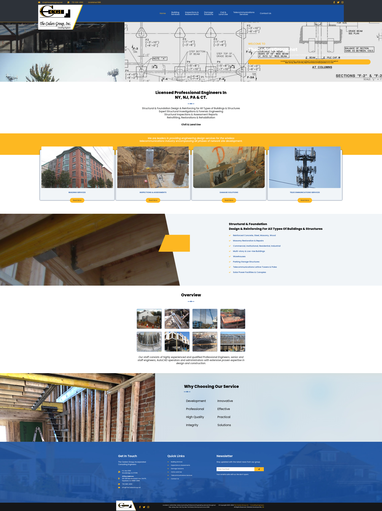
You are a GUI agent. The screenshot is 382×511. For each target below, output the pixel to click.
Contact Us (265, 13)
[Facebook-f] (334, 2)
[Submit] (259, 469)
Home (163, 13)
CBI (263, 507)
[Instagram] (342, 2)
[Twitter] (338, 2)
